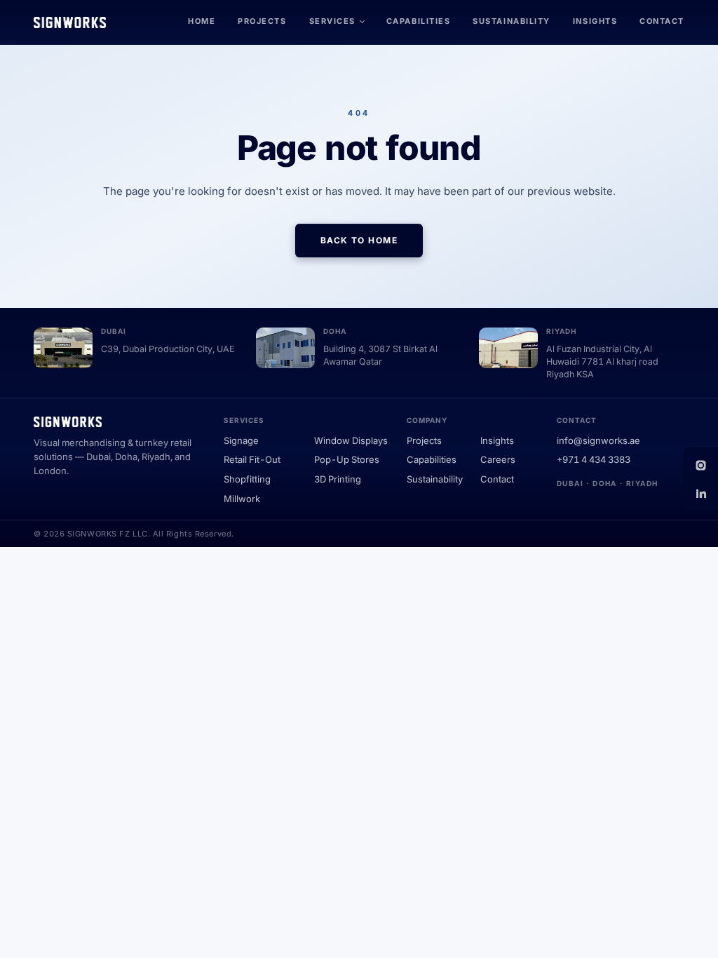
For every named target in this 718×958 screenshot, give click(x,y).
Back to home (359, 240)
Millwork (242, 498)
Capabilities (418, 21)
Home (201, 21)
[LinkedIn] (700, 493)
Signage (241, 440)
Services (332, 21)
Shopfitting (247, 479)
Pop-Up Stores (346, 459)
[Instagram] (700, 465)
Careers (497, 459)
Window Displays (351, 440)
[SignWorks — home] (70, 22)
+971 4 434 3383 (593, 459)
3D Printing (337, 479)
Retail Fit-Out (252, 459)
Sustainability (511, 21)
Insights (595, 21)
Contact (661, 21)
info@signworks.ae (598, 440)
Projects (262, 21)
